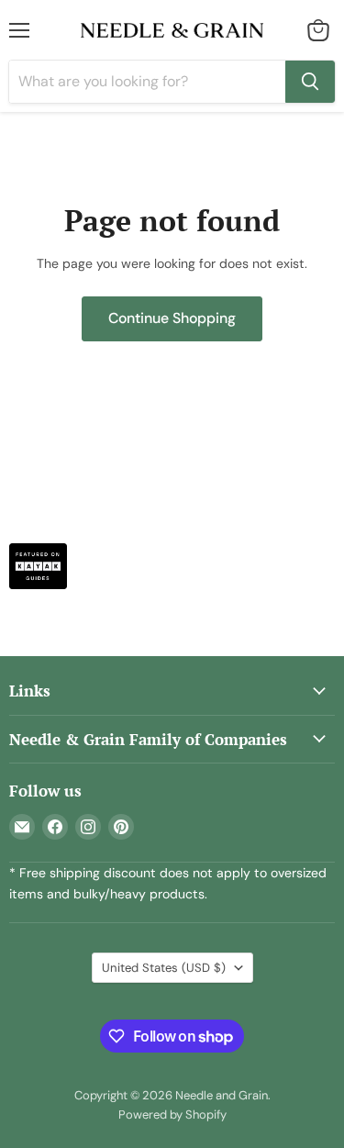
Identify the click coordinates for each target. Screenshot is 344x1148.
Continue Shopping (172, 318)
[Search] (310, 82)
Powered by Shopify (172, 1114)
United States (164, 967)
